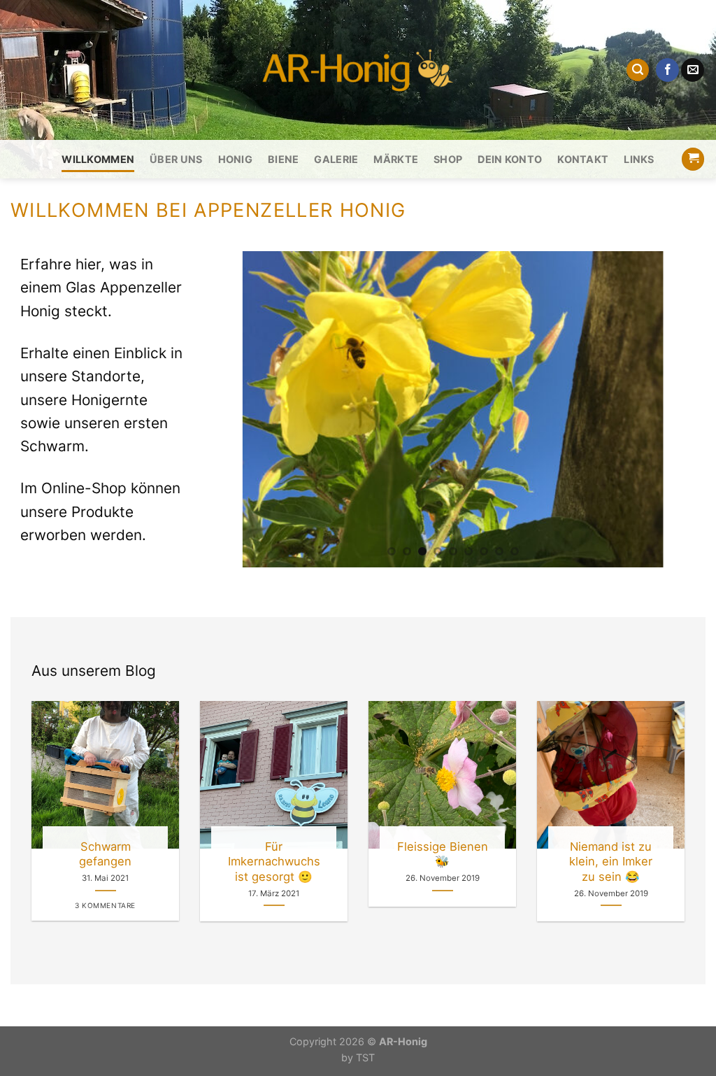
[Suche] (637, 70)
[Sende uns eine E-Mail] (692, 70)
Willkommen (98, 159)
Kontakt (582, 159)
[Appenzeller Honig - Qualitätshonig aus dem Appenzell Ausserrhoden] (358, 70)
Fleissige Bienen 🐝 (442, 854)
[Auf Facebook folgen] (667, 70)
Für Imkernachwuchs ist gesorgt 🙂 (274, 862)
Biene (283, 159)
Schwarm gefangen (105, 854)
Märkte (395, 159)
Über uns (176, 159)
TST (365, 1057)
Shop (448, 159)
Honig (235, 159)
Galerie (336, 159)
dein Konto (510, 159)
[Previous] (228, 409)
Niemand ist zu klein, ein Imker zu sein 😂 (610, 862)
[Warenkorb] (693, 159)
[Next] (678, 409)
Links (639, 159)
